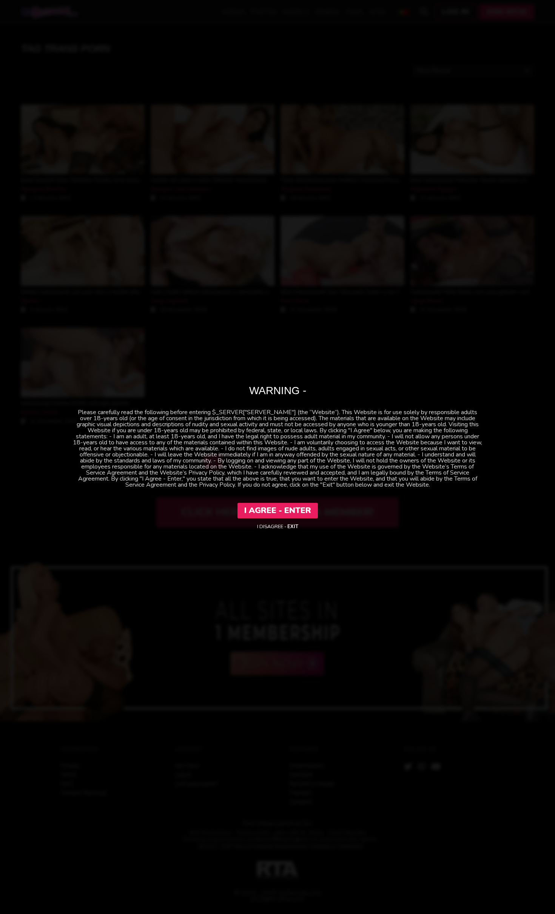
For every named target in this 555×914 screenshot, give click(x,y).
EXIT (292, 526)
